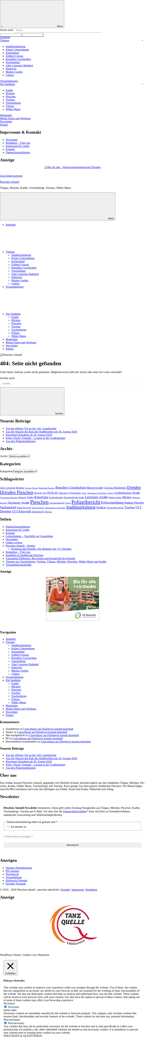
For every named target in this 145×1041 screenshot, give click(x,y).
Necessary (13, 1006)
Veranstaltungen (9, 81)
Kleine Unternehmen (17, 49)
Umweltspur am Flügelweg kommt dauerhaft (48, 728)
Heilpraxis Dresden (16, 880)
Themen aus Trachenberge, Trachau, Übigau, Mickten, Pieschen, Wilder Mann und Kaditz (56, 561)
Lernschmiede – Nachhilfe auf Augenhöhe (29, 536)
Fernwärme (75, 493)
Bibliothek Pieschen (47, 488)
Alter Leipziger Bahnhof (19, 65)
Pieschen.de (12, 874)
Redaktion (91, 889)
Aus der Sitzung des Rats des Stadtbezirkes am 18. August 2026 (41, 431)
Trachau (10, 99)
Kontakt (10, 149)
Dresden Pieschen (16, 492)
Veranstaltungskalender (18, 564)
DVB (44, 493)
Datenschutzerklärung (18, 152)
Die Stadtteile (7, 84)
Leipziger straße (96, 497)
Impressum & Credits (17, 146)
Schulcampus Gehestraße (55, 508)
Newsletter (6, 121)
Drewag (38, 493)
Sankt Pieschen (24, 507)
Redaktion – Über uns (18, 142)
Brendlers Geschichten (18, 59)
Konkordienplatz (56, 497)
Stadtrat (101, 507)
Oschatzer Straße (19, 502)
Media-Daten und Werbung (15, 118)
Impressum (78, 889)
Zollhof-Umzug (14, 55)
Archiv (4, 456)
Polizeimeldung (112, 502)
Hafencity (11, 68)
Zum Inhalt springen (11, 175)
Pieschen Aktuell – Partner (20, 545)
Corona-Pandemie (115, 487)
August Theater (31, 488)
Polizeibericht (85, 502)
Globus (10, 75)
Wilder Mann (13, 109)
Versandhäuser (14, 877)
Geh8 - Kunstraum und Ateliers (94, 493)
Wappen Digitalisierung (19, 867)
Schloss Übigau (38, 508)
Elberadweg (64, 493)
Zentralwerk (38, 511)
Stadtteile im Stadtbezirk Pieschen (24, 555)
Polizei (68, 503)
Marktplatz (6, 115)
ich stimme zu (18, 826)
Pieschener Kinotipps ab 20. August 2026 (29, 434)
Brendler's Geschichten (70, 487)
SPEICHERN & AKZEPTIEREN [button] (23, 1035)
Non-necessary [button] (12, 1019)
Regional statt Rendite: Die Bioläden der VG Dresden (41, 548)
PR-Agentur (12, 870)
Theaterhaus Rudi (115, 507)
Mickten (10, 93)
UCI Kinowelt (21, 511)
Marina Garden (14, 71)
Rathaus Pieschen (134, 502)
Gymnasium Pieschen (9, 497)
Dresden (134, 487)
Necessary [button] (9, 1003)
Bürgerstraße (95, 487)
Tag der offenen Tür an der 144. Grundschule (31, 428)
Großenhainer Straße (127, 492)
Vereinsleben (13, 62)
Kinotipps (41, 497)
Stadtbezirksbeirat (15, 46)
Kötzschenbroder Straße (74, 497)
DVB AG (52, 492)
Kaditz (9, 90)
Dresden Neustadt (16, 883)
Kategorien (6, 471)
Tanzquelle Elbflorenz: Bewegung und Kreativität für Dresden (40, 558)
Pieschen (11, 96)
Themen (4, 40)
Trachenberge (13, 102)
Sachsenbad (12, 52)
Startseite (5, 37)
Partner (4, 124)
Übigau (10, 106)
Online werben (14, 542)
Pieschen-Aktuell (9, 181)
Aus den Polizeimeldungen (21, 441)
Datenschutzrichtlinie (75, 811)
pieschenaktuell (57, 503)
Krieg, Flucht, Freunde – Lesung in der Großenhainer (35, 437)
